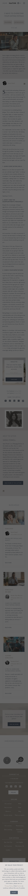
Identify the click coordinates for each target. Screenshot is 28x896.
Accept (14, 892)
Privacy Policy (9, 886)
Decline (19, 886)
